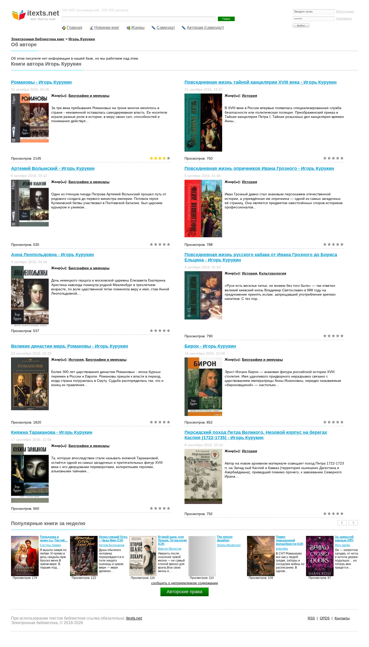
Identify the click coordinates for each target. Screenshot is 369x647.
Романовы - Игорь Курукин (41, 82)
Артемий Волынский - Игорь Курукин (53, 168)
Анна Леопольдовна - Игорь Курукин (52, 254)
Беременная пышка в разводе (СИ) (347, 540)
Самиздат (166, 27)
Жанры (138, 27)
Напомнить (344, 18)
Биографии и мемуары (89, 96)
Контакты (342, 618)
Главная (74, 27)
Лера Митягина (346, 548)
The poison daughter (165, 538)
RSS (311, 618)
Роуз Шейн (283, 545)
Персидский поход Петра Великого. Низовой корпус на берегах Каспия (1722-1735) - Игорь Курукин (255, 435)
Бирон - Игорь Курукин (210, 346)
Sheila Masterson (170, 545)
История (249, 96)
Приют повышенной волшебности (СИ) (230, 540)
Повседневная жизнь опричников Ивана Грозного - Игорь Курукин (259, 168)
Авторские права (184, 591)
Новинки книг (106, 27)
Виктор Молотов (110, 548)
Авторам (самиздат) (205, 27)
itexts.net (134, 618)
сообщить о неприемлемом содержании (184, 583)
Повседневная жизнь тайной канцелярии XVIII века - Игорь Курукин (260, 82)
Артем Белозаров (52, 545)
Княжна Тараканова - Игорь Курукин (51, 432)
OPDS (325, 618)
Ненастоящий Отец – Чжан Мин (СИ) (54, 538)
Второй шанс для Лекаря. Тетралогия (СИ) (113, 540)
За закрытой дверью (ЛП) (285, 538)
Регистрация (345, 11)
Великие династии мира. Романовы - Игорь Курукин (69, 346)
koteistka (223, 548)
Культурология (272, 273)
